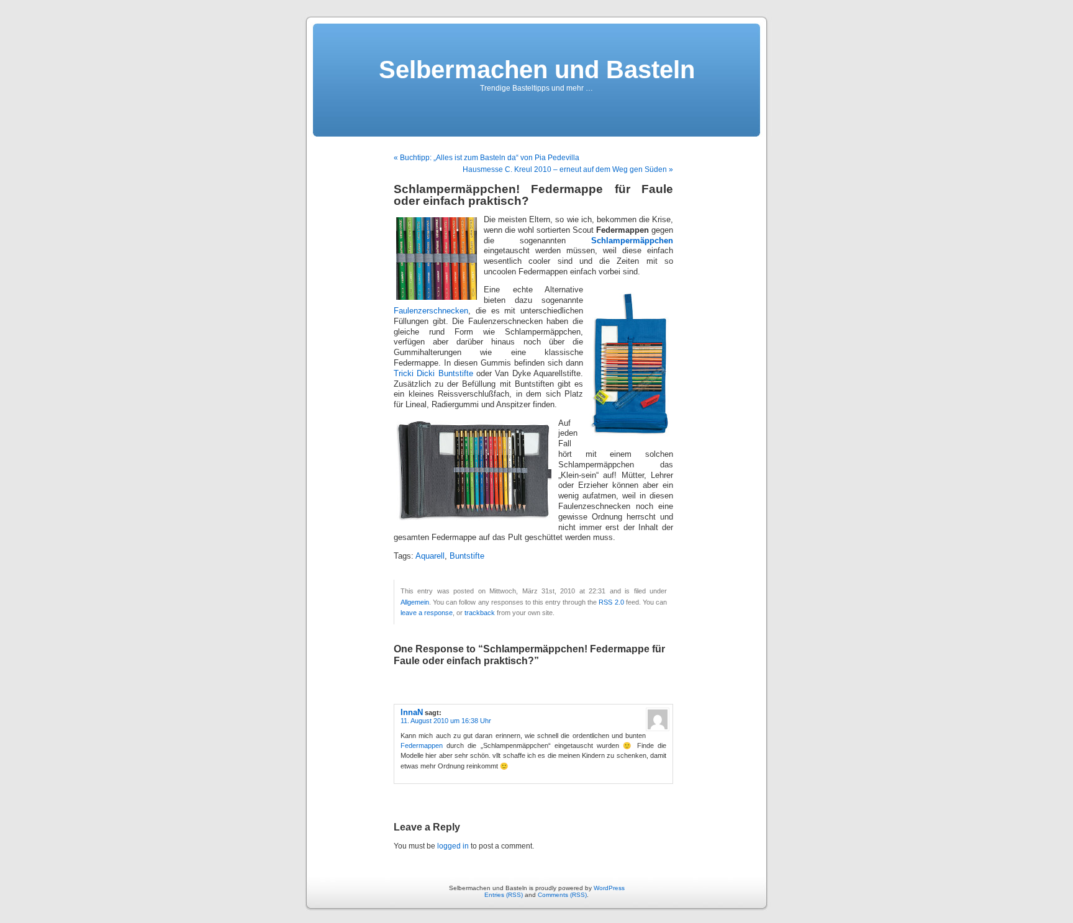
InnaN (412, 712)
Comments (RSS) (562, 894)
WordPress (609, 888)
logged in (453, 846)
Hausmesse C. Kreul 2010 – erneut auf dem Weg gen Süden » (568, 169)
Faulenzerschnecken (431, 311)
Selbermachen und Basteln (537, 69)
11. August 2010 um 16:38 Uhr (446, 720)
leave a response (427, 612)
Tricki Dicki (414, 373)
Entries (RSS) (503, 894)
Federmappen (422, 745)
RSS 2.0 (611, 602)
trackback (479, 612)
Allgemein (415, 602)
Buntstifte (457, 373)
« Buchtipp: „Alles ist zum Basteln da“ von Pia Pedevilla (486, 157)
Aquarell (430, 556)
